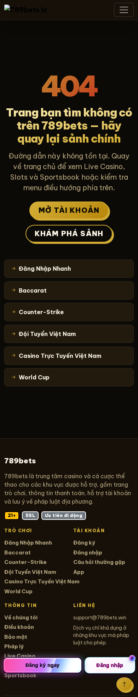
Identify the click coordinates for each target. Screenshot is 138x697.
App (78, 572)
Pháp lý (14, 646)
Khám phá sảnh (69, 233)
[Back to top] (124, 684)
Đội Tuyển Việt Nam (30, 572)
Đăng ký (84, 542)
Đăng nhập (87, 552)
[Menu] (124, 10)
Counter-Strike (25, 562)
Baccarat (17, 552)
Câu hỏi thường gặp (99, 562)
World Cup (18, 591)
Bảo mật (15, 636)
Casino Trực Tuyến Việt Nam (42, 581)
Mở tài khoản (69, 210)
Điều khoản (19, 627)
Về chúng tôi (21, 617)
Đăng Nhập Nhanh (28, 542)
